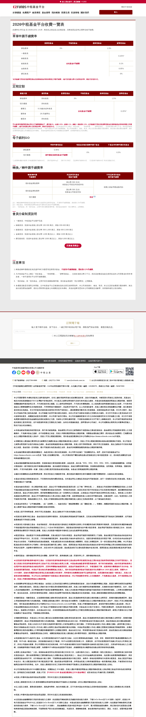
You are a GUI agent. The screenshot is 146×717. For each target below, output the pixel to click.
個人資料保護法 (80, 336)
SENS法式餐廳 (52, 392)
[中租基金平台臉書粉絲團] (14, 372)
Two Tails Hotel (78, 392)
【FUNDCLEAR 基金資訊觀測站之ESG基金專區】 (66, 672)
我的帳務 (56, 12)
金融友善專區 (80, 361)
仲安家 (69, 392)
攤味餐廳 (100, 392)
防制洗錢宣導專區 (65, 361)
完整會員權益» (73, 246)
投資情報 (75, 12)
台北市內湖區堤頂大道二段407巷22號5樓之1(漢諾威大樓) (113, 380)
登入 (116, 12)
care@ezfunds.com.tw (76, 380)
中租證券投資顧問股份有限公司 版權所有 (28, 368)
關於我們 (85, 12)
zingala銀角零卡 (39, 392)
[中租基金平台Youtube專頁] (23, 372)
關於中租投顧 (126, 7)
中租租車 (62, 392)
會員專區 (36, 12)
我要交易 (65, 12)
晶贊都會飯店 (90, 392)
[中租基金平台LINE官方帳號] (19, 372)
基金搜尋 (46, 12)
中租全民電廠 (27, 392)
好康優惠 (17, 12)
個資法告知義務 (50, 361)
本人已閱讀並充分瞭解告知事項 (74, 336)
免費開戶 (26, 12)
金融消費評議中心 (95, 361)
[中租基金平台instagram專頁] (28, 372)
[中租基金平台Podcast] (33, 372)
